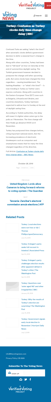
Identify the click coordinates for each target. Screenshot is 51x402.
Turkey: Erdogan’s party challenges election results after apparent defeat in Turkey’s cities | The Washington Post (32, 266)
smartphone (24, 167)
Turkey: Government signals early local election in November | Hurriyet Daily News (33, 324)
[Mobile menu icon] (46, 15)
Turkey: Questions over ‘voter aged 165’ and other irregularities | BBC (32, 286)
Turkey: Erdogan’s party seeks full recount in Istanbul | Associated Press (32, 247)
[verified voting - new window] (31, 9)
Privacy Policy (11, 358)
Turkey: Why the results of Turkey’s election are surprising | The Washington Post (33, 304)
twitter (32, 167)
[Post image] (12, 228)
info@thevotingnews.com (16, 354)
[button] (38, 16)
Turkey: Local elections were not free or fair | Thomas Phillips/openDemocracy (32, 229)
